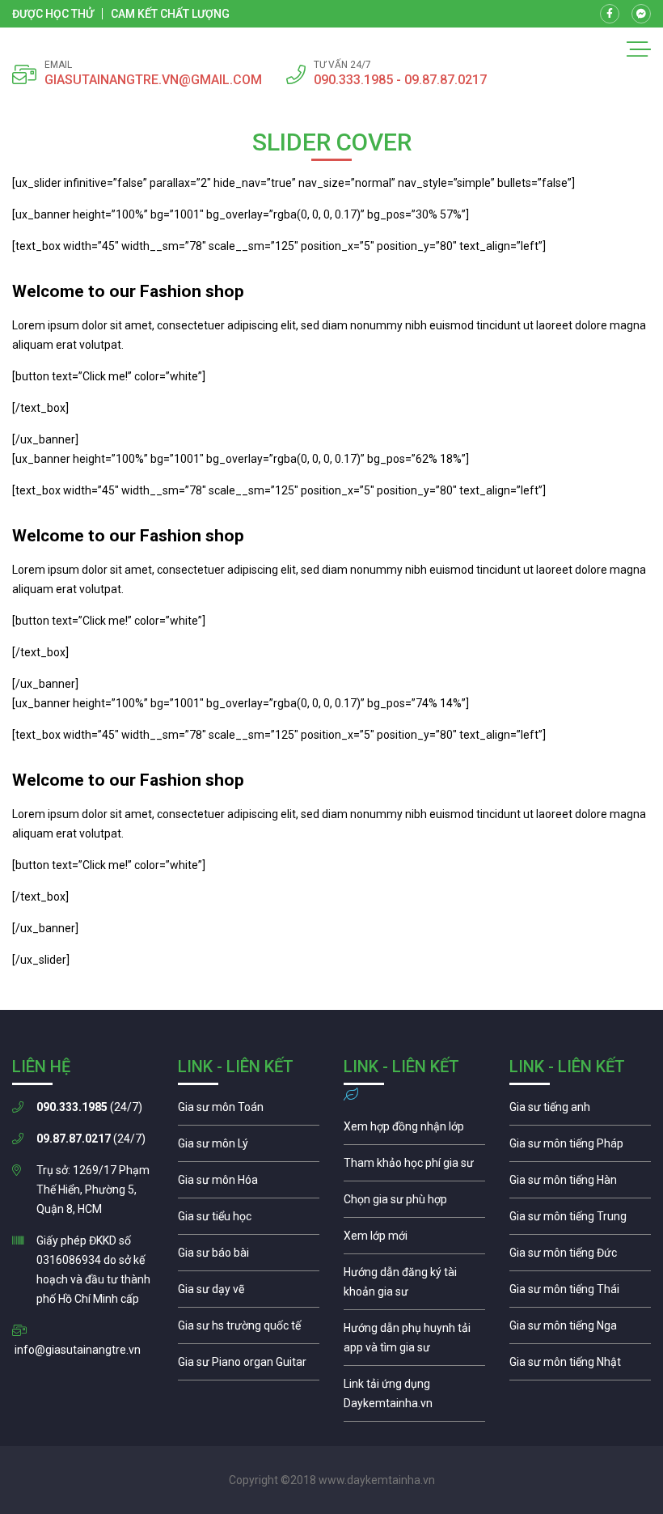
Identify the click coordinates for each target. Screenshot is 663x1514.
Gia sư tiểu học (248, 1220)
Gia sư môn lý (248, 1147)
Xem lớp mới (414, 1239)
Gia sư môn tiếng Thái (580, 1293)
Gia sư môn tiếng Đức (580, 1256)
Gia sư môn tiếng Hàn (580, 1184)
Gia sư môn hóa (248, 1184)
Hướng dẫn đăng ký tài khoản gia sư (414, 1285)
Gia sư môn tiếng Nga (414, 1397)
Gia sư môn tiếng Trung (580, 1220)
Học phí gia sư (414, 1167)
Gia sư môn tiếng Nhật (580, 1366)
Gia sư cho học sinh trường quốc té (248, 1329)
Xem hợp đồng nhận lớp (414, 1130)
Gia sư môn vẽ (248, 1293)
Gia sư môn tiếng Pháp (580, 1147)
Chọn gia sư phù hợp (414, 1203)
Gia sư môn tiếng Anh (580, 1111)
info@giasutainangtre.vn (78, 1349)
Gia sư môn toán (248, 1111)
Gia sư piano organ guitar (248, 1366)
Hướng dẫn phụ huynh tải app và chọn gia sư (414, 1341)
